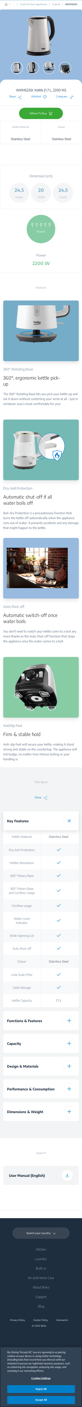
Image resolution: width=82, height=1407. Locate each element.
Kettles (56, 4)
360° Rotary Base (22, 876)
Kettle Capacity (22, 1000)
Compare (61, 96)
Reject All (41, 1389)
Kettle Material (22, 837)
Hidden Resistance (22, 863)
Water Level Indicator (22, 921)
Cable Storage (22, 988)
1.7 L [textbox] (59, 1000)
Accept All (41, 1399)
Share (12, 96)
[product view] (17, 68)
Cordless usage (22, 906)
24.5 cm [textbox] (59, 1127)
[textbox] (59, 850)
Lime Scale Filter (22, 975)
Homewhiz (62, 1320)
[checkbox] (58, 850)
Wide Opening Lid (22, 936)
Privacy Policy (17, 1320)
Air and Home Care (41, 1278)
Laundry (41, 1259)
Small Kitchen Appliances (33, 4)
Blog (41, 1306)
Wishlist (36, 96)
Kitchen (41, 1249)
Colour (21, 961)
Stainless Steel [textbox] (59, 837)
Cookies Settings (41, 1378)
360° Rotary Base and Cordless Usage (22, 891)
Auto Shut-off (21, 948)
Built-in (41, 1268)
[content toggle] (69, 820)
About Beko (41, 1287)
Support (41, 1297)
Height (21, 1127)
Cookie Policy (40, 1320)
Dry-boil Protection (22, 850)
